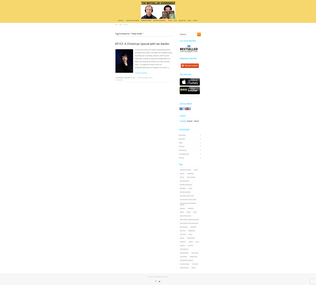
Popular (190, 121)
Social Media (183, 256)
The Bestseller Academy (186, 260)
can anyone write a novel (187, 195)
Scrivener (190, 245)
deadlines (190, 208)
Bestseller (182, 135)
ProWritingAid (191, 238)
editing (182, 212)
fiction (195, 212)
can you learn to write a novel (188, 199)
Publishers (183, 241)
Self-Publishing (184, 249)
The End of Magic (184, 264)
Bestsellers (183, 188)
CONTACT (195, 20)
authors (182, 177)
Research (182, 245)
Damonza (182, 208)
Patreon (182, 238)
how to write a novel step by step (189, 223)
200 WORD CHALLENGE (159, 20)
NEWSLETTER (182, 20)
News (181, 143)
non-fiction (183, 234)
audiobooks (190, 173)
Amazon (182, 173)
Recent (196, 121)
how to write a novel (185, 215)
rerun (197, 241)
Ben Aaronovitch (184, 181)
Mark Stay (182, 230)
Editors (189, 212)
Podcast (127, 78)
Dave (134, 78)
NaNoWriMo (191, 230)
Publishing (182, 150)
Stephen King (193, 256)
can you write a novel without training (188, 203)
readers (191, 241)
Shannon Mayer (184, 253)
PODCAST (120, 20)
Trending (183, 121)
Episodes (120, 78)
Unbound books (184, 267)
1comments (119, 80)
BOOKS (170, 20)
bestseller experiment (186, 184)
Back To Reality (191, 177)
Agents (196, 169)
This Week (195, 264)
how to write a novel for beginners (189, 219)
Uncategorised (184, 154)
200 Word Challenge (185, 169)
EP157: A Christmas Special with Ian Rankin (142, 44)
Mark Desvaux (184, 227)
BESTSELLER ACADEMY (133, 20)
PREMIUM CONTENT (146, 20)
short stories (194, 253)
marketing (193, 227)
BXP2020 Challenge (185, 192)
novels (190, 234)
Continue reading (141, 73)
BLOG (175, 20)
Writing (181, 158)
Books (190, 188)
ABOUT (189, 20)
